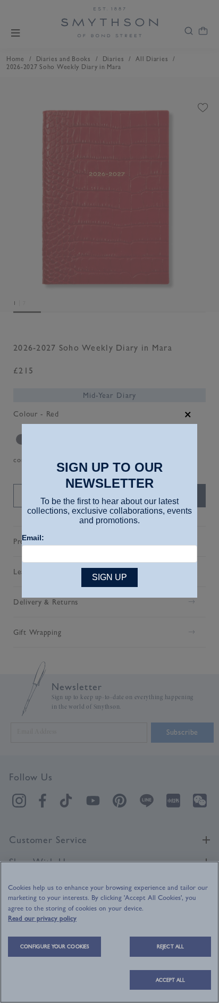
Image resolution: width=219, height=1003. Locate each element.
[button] (188, 414)
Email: (33, 537)
